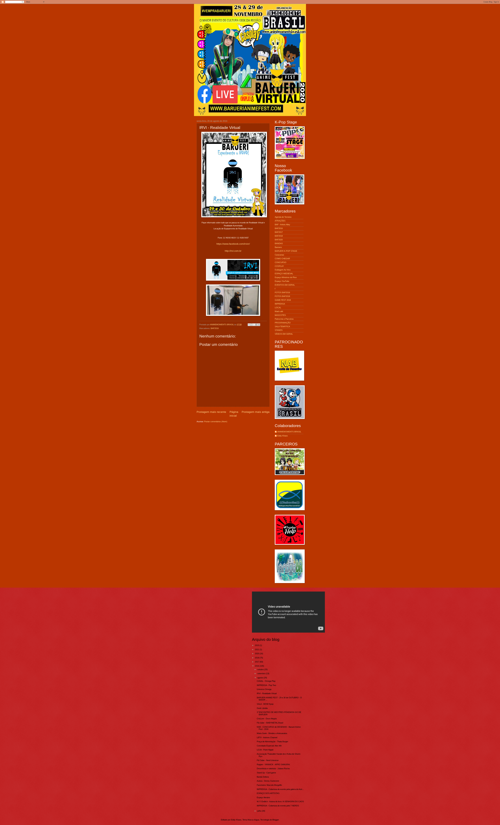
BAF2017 (279, 232)
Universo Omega (264, 689)
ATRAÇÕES (280, 221)
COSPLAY (279, 266)
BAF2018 (279, 236)
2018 (257, 658)
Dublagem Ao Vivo (282, 270)
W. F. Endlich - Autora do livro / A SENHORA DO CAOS (280, 801)
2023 (257, 645)
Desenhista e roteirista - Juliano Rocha (273, 769)
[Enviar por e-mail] (249, 324)
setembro (261, 673)
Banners (278, 247)
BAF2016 (215, 328)
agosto (260, 678)
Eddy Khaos (282, 436)
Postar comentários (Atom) (215, 422)
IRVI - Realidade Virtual (267, 693)
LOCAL (278, 308)
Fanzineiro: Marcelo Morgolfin (269, 785)
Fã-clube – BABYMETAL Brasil (270, 723)
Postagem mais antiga (256, 411)
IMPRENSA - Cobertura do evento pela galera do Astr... (280, 789)
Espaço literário (263, 797)
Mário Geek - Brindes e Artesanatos (272, 733)
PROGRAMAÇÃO (283, 323)
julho (259, 811)
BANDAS (279, 243)
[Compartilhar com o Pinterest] (259, 324)
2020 (257, 654)
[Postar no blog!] (251, 324)
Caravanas (279, 255)
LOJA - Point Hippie (265, 750)
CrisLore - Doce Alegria (267, 719)
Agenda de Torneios (283, 217)
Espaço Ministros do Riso (286, 277)
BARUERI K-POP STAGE (286, 251)
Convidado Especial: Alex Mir (269, 746)
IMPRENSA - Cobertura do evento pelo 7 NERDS (278, 806)
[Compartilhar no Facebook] (256, 324)
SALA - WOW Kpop (265, 704)
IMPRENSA (280, 304)
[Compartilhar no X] (254, 324)
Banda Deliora (263, 777)
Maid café (279, 311)
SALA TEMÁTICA (282, 326)
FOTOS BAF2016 (282, 292)
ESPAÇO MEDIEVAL (284, 274)
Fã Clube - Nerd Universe (268, 760)
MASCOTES (280, 315)
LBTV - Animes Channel (267, 737)
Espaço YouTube (282, 281)
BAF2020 (279, 240)
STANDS (279, 330)
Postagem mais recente (211, 411)
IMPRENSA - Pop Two (266, 685)
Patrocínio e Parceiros (284, 319)
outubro (260, 669)
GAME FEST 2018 (283, 300)
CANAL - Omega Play (266, 681)
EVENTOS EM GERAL (285, 285)
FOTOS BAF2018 (282, 296)
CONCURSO (280, 262)
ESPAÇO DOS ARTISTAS (268, 793)
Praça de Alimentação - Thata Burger (272, 742)
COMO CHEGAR (282, 259)
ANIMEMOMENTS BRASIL (289, 432)
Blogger (275, 820)
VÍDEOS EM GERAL (284, 334)
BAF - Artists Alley (282, 225)
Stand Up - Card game (266, 773)
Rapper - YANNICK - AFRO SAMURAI (273, 764)
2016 (257, 666)
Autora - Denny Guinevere (268, 781)
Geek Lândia (262, 708)
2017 (257, 662)
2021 (257, 650)
